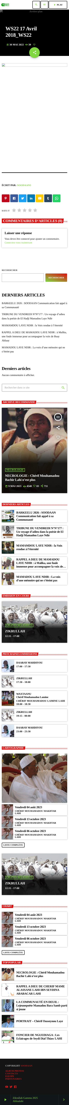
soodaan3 (24, 185)
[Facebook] (15, 1086)
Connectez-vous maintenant (18, 242)
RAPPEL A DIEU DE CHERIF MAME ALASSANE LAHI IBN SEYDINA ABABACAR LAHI (40, 990)
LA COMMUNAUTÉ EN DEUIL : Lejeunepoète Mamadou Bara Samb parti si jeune (41, 1005)
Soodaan (26, 1065)
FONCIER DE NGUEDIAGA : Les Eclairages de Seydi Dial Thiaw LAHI (39, 1036)
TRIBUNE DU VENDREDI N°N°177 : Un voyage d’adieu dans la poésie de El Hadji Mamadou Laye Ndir (40, 531)
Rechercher (9, 270)
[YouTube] (6, 1086)
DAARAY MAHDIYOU (29, 662)
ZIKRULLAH (15, 631)
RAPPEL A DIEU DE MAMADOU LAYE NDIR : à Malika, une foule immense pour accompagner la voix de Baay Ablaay (34, 336)
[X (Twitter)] (11, 1086)
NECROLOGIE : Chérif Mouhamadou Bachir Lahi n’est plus (40, 974)
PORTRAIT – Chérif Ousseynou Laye (39, 1021)
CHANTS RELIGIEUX (19, 625)
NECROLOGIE (15, 470)
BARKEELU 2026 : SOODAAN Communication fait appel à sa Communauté (36, 516)
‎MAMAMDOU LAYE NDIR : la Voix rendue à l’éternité (32, 325)
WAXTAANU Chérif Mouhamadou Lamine (32, 696)
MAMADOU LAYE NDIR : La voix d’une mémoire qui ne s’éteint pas (38, 578)
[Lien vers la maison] (5, 5)
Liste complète (13, 845)
